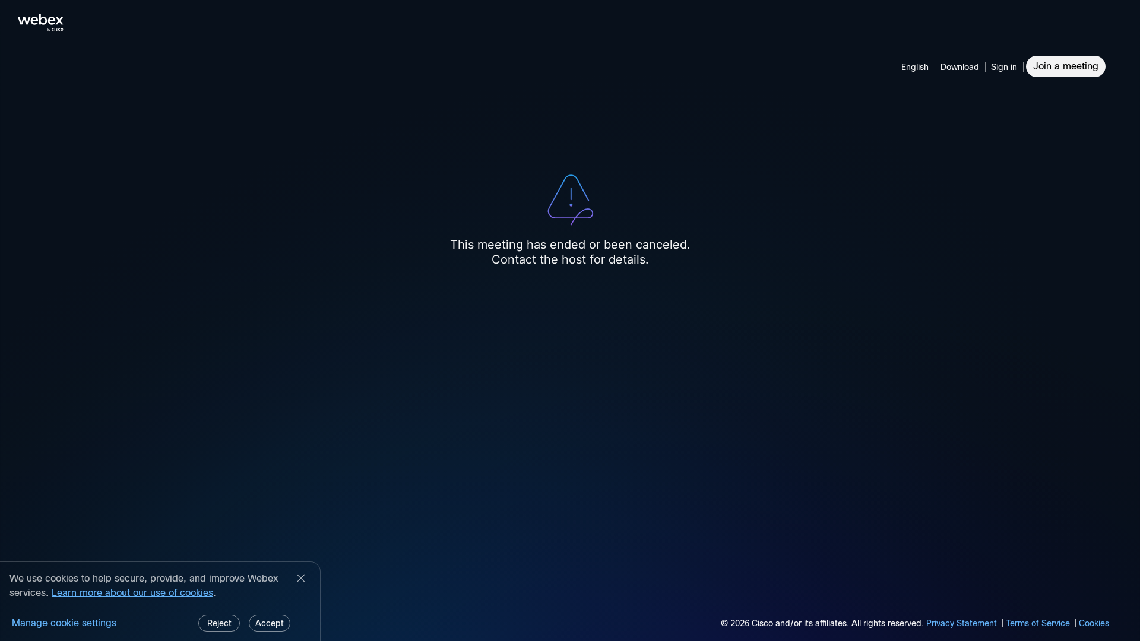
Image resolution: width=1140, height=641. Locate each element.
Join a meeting (1065, 66)
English (915, 67)
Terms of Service (1038, 623)
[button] (1006, 67)
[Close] (301, 579)
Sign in (1004, 67)
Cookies (1094, 623)
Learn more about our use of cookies (132, 593)
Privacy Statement (961, 623)
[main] (570, 343)
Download (959, 67)
